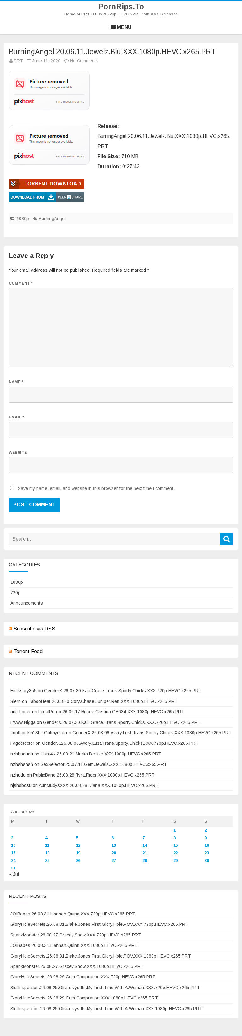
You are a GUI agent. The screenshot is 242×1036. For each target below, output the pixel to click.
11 (47, 845)
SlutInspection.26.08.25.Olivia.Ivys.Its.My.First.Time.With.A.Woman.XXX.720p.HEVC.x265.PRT (105, 987)
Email (16, 417)
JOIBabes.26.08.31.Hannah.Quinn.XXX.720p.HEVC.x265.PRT (72, 913)
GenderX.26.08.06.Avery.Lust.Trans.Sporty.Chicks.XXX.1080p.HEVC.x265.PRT (152, 732)
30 (207, 860)
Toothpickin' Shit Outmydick (37, 732)
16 (207, 845)
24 (13, 860)
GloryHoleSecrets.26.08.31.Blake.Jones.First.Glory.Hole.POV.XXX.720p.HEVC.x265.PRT (99, 924)
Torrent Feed (28, 651)
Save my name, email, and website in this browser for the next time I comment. (96, 488)
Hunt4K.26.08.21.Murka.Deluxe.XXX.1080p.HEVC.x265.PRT (101, 753)
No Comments (84, 60)
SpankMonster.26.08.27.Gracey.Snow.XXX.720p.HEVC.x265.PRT (75, 934)
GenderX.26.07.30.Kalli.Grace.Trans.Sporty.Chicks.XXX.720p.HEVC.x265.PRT (123, 690)
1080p (22, 218)
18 (47, 853)
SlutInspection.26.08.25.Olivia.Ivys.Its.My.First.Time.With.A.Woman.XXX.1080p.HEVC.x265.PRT (106, 1008)
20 (114, 853)
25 (47, 860)
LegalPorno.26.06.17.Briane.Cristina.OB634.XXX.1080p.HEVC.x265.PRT (111, 711)
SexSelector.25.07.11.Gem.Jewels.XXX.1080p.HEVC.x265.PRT (104, 764)
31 (13, 868)
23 (207, 853)
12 (78, 845)
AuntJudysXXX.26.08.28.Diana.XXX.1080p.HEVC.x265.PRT (98, 785)
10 (13, 845)
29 (175, 860)
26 (78, 860)
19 (78, 853)
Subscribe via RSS (34, 628)
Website (18, 452)
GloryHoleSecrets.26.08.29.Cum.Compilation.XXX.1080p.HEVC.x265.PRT (84, 997)
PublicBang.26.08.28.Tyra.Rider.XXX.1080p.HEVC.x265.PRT (94, 774)
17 (13, 853)
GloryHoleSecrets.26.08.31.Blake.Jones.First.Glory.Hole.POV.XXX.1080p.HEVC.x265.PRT (100, 956)
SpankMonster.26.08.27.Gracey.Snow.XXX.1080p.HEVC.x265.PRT (77, 966)
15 (175, 845)
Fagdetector (22, 743)
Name (16, 382)
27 (114, 860)
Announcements (26, 603)
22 (175, 853)
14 (144, 845)
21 (144, 853)
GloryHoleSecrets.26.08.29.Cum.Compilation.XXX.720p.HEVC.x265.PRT (82, 976)
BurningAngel (52, 218)
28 (144, 860)
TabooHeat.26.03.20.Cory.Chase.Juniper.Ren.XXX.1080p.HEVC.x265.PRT (103, 701)
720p (15, 592)
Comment (20, 283)
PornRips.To (121, 6)
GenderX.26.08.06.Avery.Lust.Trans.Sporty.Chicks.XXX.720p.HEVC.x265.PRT (120, 743)
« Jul (14, 874)
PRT (18, 60)
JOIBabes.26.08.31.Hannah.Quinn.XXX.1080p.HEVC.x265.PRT (74, 945)
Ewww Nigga (23, 722)
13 (114, 845)
